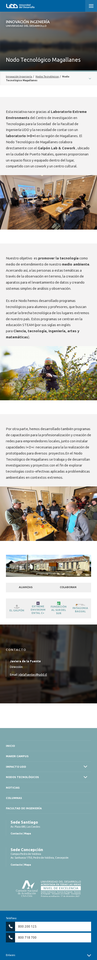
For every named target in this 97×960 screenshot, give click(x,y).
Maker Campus (17, 756)
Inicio (10, 745)
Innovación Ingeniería (28, 23)
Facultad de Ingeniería (24, 808)
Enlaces (10, 955)
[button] (91, 6)
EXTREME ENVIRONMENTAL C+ (38, 609)
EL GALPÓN (16, 610)
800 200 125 (27, 926)
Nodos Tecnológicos (22, 777)
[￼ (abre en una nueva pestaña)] (17, 606)
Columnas (14, 797)
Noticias (13, 787)
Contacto (16, 833)
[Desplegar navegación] (48, 78)
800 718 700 (27, 937)
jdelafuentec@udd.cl (33, 674)
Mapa (27, 833)
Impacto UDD (16, 766)
